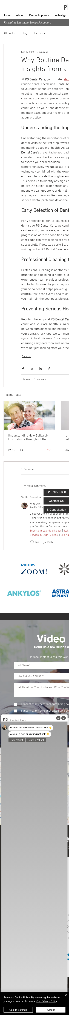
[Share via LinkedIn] (40, 368)
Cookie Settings (18, 1009)
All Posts (9, 33)
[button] (19, 15)
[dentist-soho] (29, 415)
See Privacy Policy (46, 1001)
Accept (51, 1009)
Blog (24, 33)
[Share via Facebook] (23, 368)
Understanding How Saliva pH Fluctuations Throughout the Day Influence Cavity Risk (28, 437)
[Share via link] (49, 368)
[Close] (64, 997)
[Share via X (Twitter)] (31, 368)
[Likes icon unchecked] (32, 542)
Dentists (39, 33)
